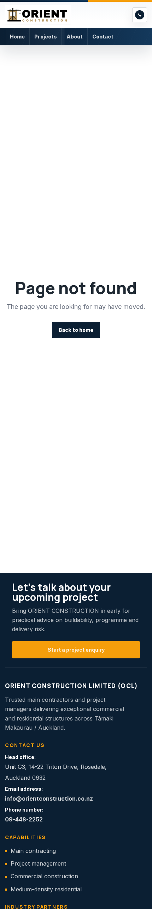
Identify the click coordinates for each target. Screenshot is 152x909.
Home (17, 37)
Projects (45, 37)
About (74, 37)
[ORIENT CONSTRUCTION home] (66, 15)
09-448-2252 (24, 819)
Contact (102, 37)
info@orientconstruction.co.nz (49, 798)
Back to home (76, 330)
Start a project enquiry (76, 650)
